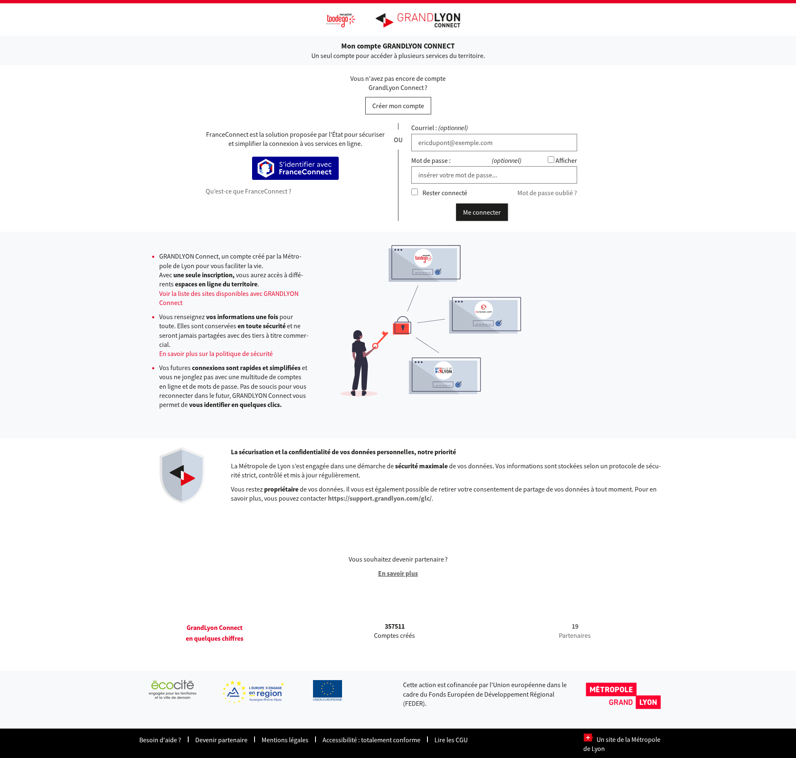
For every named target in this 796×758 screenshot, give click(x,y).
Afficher (566, 160)
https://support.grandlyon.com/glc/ (380, 498)
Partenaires (575, 630)
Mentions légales (285, 740)
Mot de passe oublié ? (547, 193)
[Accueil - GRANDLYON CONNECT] (422, 20)
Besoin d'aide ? (160, 740)
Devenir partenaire (221, 740)
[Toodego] (252, 21)
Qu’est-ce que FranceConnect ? (248, 191)
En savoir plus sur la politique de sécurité (216, 353)
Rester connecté (444, 193)
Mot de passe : (431, 160)
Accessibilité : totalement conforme (371, 740)
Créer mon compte (398, 106)
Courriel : (424, 128)
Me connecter (482, 212)
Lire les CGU (451, 740)
